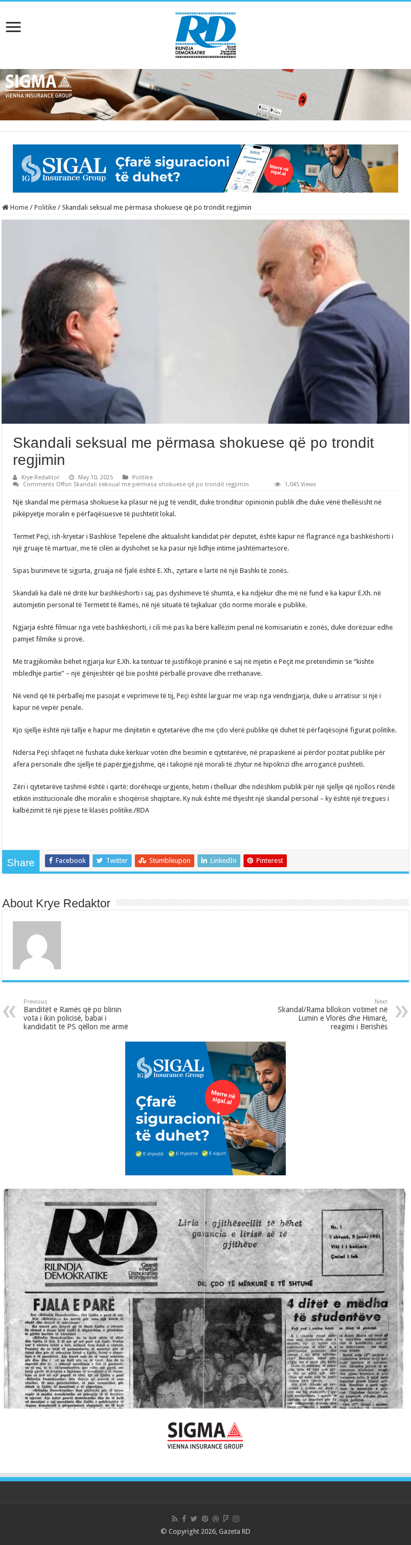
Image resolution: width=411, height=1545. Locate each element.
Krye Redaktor (40, 477)
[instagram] (236, 1518)
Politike (45, 207)
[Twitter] (194, 1518)
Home (18, 207)
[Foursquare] (226, 1518)
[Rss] (175, 1518)
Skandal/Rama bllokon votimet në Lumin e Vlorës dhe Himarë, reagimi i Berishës (332, 1014)
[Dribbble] (215, 1518)
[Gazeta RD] (206, 33)
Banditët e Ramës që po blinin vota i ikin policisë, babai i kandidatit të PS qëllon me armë (76, 1014)
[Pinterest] (205, 1518)
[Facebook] (184, 1518)
